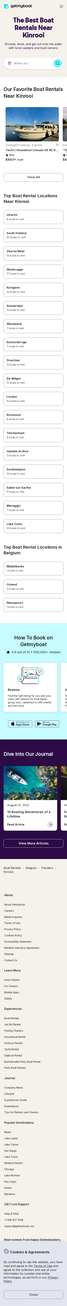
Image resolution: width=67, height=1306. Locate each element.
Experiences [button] (13, 1008)
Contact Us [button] (10, 960)
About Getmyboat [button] (14, 904)
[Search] (57, 63)
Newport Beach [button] (13, 1162)
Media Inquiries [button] (13, 916)
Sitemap (9, 954)
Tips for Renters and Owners (21, 1112)
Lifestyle (9, 1093)
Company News (13, 1087)
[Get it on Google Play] (47, 724)
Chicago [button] (9, 1169)
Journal (9, 1078)
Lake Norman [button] (12, 1175)
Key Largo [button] (10, 1181)
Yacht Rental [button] (11, 1049)
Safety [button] (8, 998)
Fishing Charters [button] (13, 1030)
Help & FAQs (11, 1213)
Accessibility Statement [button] (17, 941)
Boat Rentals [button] (11, 1018)
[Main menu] (61, 6)
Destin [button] (8, 1187)
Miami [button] (7, 1132)
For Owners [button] (11, 986)
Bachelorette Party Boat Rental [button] (22, 1061)
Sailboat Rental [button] (13, 1055)
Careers (9, 910)
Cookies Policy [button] (13, 935)
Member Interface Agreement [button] (21, 947)
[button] (32, 124)
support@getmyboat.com (19, 1226)
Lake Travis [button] (11, 1156)
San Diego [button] (10, 1150)
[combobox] (27, 63)
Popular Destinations (19, 1122)
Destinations (11, 1106)
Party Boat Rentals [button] (15, 1067)
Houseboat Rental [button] (14, 1036)
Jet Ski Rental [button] (12, 1024)
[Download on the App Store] (20, 724)
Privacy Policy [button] (12, 929)
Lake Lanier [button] (11, 1138)
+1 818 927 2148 (13, 1219)
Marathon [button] (9, 1193)
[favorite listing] (57, 145)
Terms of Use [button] (43, 1266)
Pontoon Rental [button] (13, 1043)
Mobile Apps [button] (11, 992)
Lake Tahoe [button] (11, 1144)
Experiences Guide (15, 1099)
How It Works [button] (12, 979)
